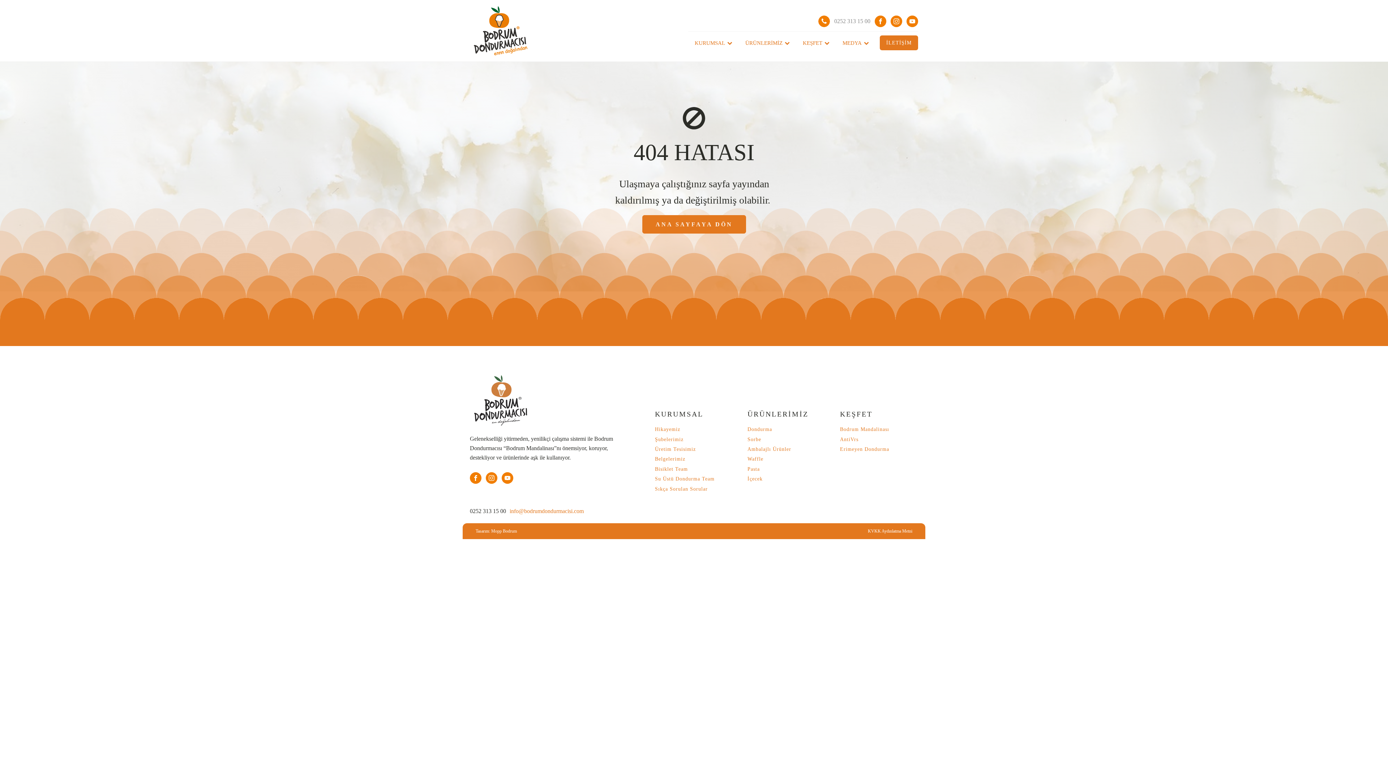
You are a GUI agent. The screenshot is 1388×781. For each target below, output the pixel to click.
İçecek (755, 479)
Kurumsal (710, 43)
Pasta (753, 469)
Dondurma (759, 429)
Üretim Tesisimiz (675, 449)
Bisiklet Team (671, 469)
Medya (852, 43)
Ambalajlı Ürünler (769, 449)
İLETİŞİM (899, 43)
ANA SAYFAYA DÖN (694, 224)
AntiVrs (849, 439)
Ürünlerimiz (764, 43)
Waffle (755, 459)
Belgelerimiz (670, 459)
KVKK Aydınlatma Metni (890, 531)
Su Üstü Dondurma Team (685, 479)
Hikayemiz (667, 429)
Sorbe (754, 439)
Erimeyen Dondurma (864, 449)
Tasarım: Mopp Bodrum (496, 531)
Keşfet (812, 43)
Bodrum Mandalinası (864, 429)
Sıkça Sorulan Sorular (681, 489)
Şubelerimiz (669, 439)
